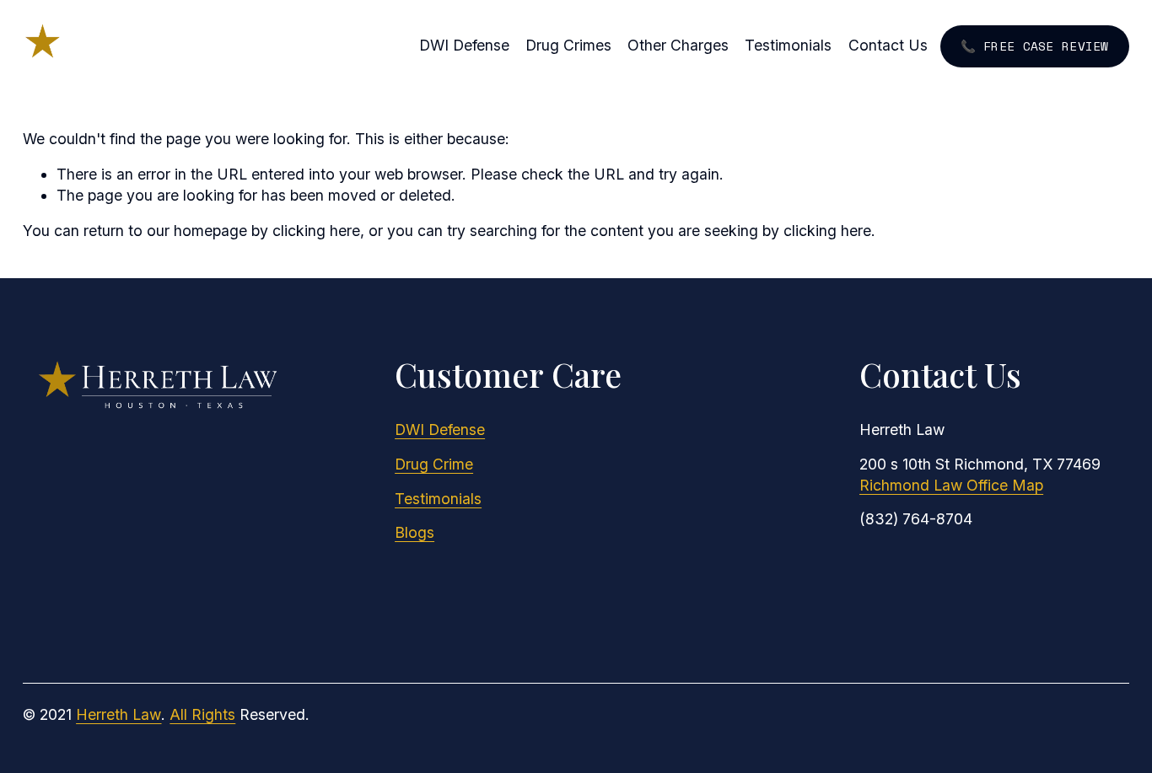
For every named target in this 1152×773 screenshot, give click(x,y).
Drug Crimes (568, 45)
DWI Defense (464, 45)
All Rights (202, 714)
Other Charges (678, 45)
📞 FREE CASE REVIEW (1035, 46)
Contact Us (888, 45)
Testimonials (788, 45)
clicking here (316, 230)
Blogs (414, 532)
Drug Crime (434, 464)
